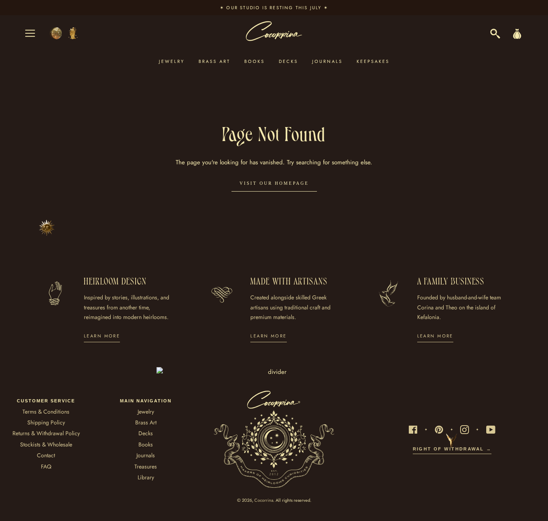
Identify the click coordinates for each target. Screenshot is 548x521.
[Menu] (30, 33)
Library (146, 477)
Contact (46, 455)
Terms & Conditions (45, 412)
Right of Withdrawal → (452, 448)
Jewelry (172, 61)
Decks (288, 61)
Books (254, 61)
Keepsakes (373, 61)
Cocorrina (263, 500)
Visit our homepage (274, 183)
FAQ (46, 466)
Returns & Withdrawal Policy (46, 433)
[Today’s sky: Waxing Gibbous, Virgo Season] (64, 33)
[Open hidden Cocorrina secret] (47, 227)
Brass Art (214, 61)
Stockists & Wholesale (46, 444)
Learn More (102, 336)
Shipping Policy (46, 422)
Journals (327, 61)
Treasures (145, 466)
